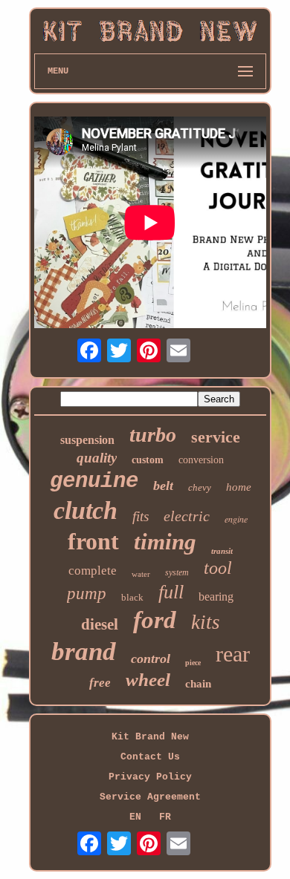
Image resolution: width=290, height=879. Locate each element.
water (141, 573)
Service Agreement (150, 797)
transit (222, 550)
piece (193, 663)
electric (187, 516)
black (132, 597)
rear (233, 653)
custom (148, 459)
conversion (201, 459)
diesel (99, 624)
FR (165, 817)
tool (218, 568)
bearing (216, 596)
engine (236, 519)
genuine (94, 481)
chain (198, 684)
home (238, 487)
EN (135, 817)
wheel (148, 680)
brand (83, 651)
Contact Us (150, 756)
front (93, 541)
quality (97, 457)
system (177, 572)
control (150, 658)
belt (163, 485)
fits (140, 516)
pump (86, 593)
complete (92, 570)
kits (205, 622)
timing (165, 542)
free (100, 683)
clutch (85, 510)
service (215, 437)
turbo (152, 434)
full (171, 592)
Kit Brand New (150, 736)
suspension (87, 440)
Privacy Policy (150, 776)
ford (154, 620)
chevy (199, 487)
